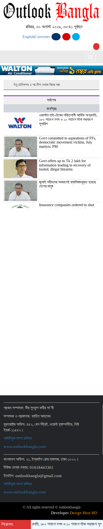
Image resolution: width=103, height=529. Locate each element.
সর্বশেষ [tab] (51, 100)
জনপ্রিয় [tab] (52, 109)
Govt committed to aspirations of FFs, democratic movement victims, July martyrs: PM (67, 142)
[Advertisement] (51, 314)
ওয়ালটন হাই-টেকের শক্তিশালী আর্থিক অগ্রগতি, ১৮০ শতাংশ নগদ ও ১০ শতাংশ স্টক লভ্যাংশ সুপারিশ (68, 119)
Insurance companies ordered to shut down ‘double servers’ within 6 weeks (68, 207)
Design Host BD (83, 513)
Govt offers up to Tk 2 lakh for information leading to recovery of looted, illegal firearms (65, 165)
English (28, 37)
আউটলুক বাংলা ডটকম (18, 438)
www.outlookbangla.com (25, 446)
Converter (42, 37)
